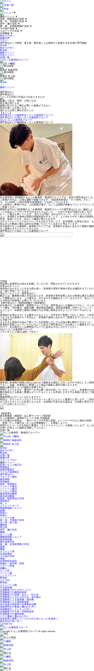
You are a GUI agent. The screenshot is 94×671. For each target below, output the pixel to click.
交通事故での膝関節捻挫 (13, 592)
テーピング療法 (8, 491)
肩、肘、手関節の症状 (12, 520)
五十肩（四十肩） (9, 522)
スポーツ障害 (7, 565)
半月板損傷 (6, 587)
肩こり (3, 503)
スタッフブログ (8, 460)
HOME (3, 45)
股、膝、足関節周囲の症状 (14, 544)
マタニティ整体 (8, 476)
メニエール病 (7, 517)
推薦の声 (5, 38)
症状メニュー (7, 55)
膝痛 (2, 549)
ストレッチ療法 (8, 486)
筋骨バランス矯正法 (11, 464)
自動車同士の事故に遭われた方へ (18, 606)
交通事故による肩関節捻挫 (14, 602)
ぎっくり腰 (6, 534)
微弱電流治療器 (8, 493)
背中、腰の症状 (8, 529)
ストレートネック (9, 505)
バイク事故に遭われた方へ (14, 616)
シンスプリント (8, 575)
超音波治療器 (7, 496)
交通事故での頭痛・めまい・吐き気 (19, 594)
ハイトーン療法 (8, 488)
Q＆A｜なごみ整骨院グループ (16, 120)
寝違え (3, 515)
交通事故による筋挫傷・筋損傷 (17, 599)
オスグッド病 (7, 551)
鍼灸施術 (5, 479)
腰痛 (2, 532)
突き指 (3, 527)
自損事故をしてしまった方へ (15, 609)
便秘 (2, 558)
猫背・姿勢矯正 (8, 484)
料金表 (3, 50)
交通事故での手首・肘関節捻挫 (17, 611)
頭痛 (2, 510)
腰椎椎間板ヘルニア (11, 537)
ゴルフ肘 (5, 580)
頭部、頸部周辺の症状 (12, 498)
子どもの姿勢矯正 (9, 472)
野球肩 (3, 582)
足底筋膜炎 (6, 553)
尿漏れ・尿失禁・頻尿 (12, 563)
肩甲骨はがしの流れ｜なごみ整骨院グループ (24, 117)
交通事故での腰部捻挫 (12, 614)
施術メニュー (7, 52)
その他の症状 (7, 556)
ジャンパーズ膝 (8, 585)
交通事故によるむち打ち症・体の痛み (20, 597)
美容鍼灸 (5, 481)
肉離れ (3, 568)
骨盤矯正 (5, 467)
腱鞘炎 (3, 525)
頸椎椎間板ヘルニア (11, 508)
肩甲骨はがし (7, 474)
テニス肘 (5, 570)
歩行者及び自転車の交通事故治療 (18, 604)
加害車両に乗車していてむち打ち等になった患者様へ (29, 618)
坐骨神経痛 (6, 539)
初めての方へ (7, 35)
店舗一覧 (5, 57)
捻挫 (2, 546)
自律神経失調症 (8, 561)
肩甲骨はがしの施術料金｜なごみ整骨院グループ (26, 115)
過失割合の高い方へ (11, 621)
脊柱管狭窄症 (7, 541)
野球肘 (3, 577)
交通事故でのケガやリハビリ (15, 590)
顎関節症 (5, 501)
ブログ (3, 40)
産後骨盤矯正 (7, 469)
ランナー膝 (6, 573)
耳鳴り (3, 513)
